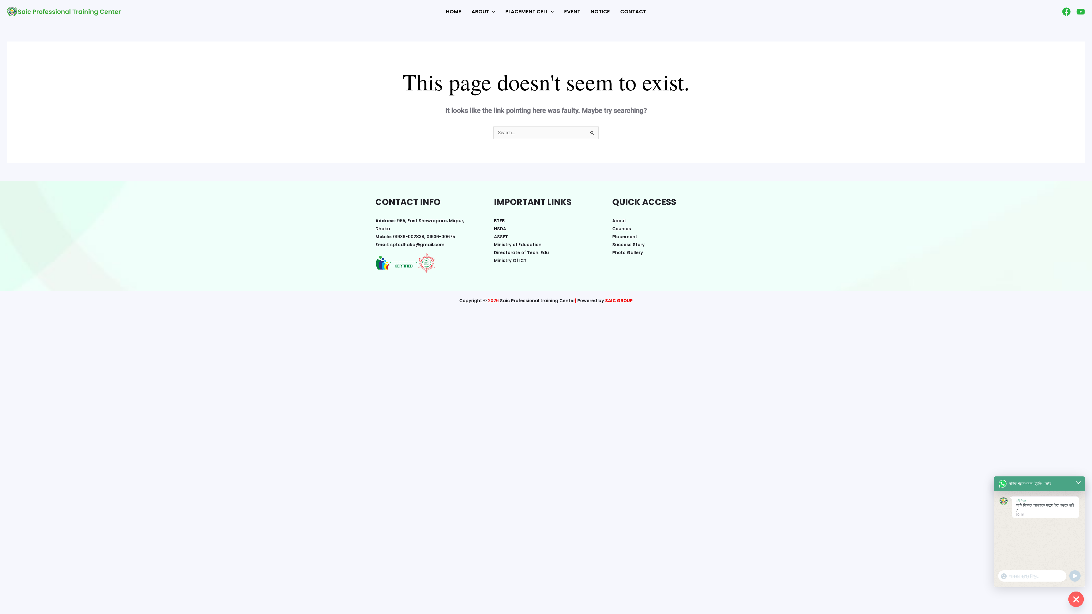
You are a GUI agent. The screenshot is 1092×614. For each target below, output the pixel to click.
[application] (492, 11)
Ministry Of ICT (510, 261)
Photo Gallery (627, 253)
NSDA (500, 229)
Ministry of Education (517, 245)
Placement (624, 237)
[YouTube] (1080, 11)
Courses (621, 229)
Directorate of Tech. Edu (521, 253)
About (619, 221)
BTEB (499, 221)
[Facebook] (1066, 11)
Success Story (628, 245)
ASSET (501, 237)
